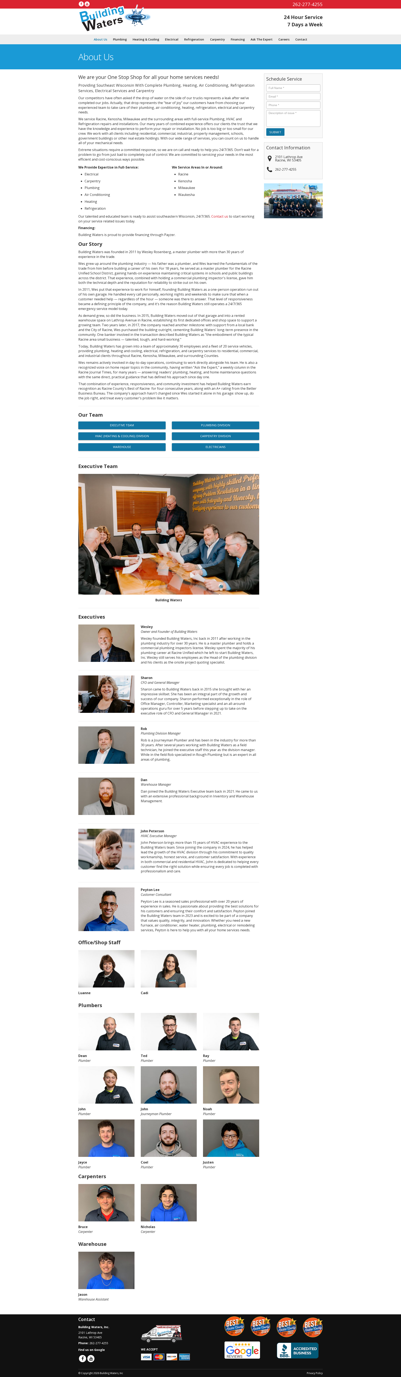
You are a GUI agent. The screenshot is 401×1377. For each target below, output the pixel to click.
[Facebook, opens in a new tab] (81, 4)
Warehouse (122, 447)
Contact (301, 39)
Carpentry (217, 39)
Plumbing (120, 39)
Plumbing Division (215, 425)
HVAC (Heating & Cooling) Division (122, 436)
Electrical (171, 39)
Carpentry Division (215, 436)
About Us (100, 39)
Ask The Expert (262, 39)
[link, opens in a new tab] (242, 1350)
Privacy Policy (315, 1373)
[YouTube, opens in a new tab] (87, 4)
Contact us (219, 216)
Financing (238, 39)
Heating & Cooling (146, 39)
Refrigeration (194, 39)
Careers (283, 39)
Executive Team (122, 425)
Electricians (216, 447)
